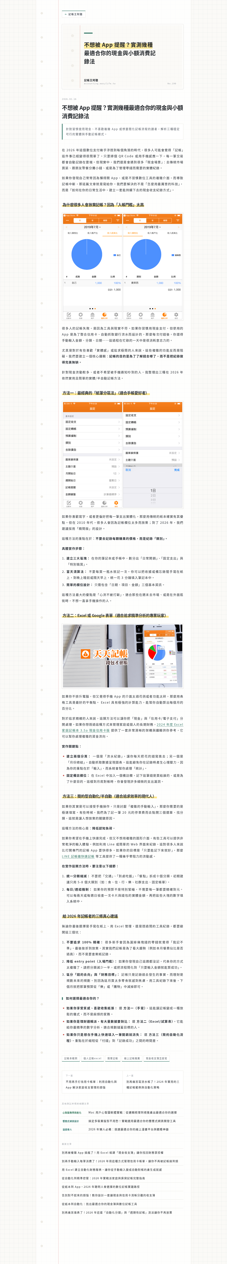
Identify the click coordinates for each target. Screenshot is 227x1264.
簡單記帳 (112, 1058)
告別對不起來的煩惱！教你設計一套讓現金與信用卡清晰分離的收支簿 (108, 1195)
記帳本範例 (70, 1058)
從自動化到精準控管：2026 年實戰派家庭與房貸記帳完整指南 (103, 1178)
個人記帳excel (93, 1058)
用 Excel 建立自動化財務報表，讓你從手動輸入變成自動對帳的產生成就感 (112, 1169)
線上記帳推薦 (132, 1058)
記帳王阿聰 (75, 14)
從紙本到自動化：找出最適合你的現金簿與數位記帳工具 (99, 1204)
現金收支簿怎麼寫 (156, 1058)
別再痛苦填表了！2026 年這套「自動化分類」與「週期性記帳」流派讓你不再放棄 (117, 1212)
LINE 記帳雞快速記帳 (78, 856)
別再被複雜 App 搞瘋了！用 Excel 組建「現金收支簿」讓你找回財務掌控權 (113, 1152)
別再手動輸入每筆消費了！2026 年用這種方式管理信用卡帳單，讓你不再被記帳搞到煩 (120, 1161)
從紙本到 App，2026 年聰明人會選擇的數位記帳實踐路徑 (101, 1186)
